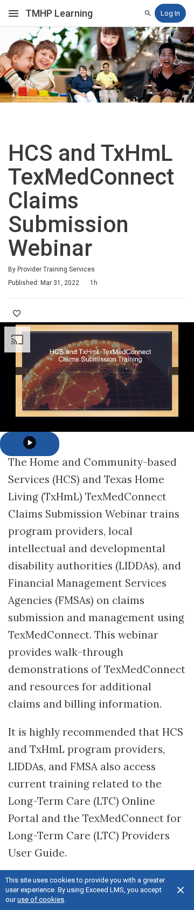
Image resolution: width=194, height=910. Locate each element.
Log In (170, 13)
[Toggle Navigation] (14, 13)
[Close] (180, 890)
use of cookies (40, 899)
